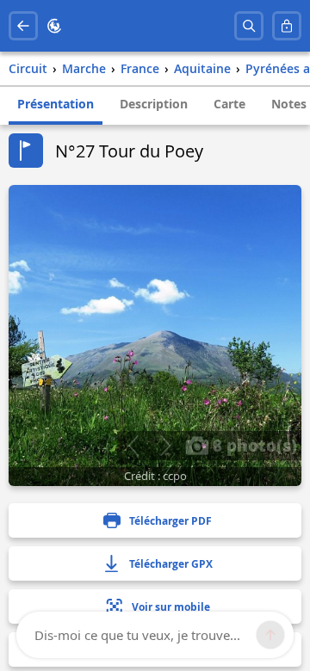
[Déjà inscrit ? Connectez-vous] (286, 25)
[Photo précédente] (133, 446)
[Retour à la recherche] (23, 25)
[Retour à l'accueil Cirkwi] (54, 26)
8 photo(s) (252, 445)
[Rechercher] (249, 25)
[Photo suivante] (165, 446)
